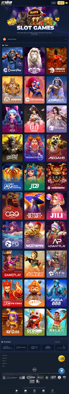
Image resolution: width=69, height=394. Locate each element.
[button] (62, 341)
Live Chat (52, 392)
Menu (34, 392)
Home (16, 392)
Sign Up (61, 3)
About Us (4, 363)
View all (57, 342)
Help (3, 366)
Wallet (25, 392)
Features (4, 358)
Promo (4, 360)
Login (53, 3)
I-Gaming (4, 355)
